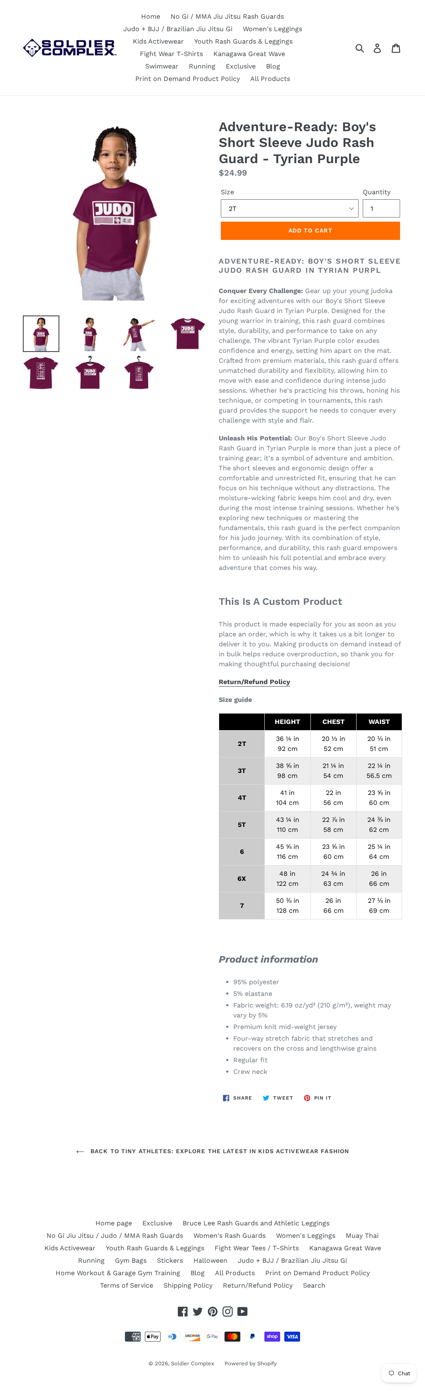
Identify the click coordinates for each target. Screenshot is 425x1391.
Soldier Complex (192, 1363)
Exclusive (241, 66)
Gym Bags (131, 1260)
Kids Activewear (158, 41)
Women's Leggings (272, 29)
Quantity (377, 192)
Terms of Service (126, 1285)
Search (314, 1285)
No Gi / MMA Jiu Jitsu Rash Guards (227, 16)
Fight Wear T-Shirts (171, 54)
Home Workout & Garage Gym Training (118, 1273)
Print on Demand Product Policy (187, 79)
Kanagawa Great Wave (249, 54)
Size (227, 192)
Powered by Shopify (251, 1363)
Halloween (210, 1260)
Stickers (170, 1260)
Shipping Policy (188, 1285)
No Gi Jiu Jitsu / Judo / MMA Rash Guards (114, 1235)
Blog (273, 66)
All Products (270, 79)
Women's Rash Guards (229, 1235)
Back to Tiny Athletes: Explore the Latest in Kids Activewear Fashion (218, 1151)
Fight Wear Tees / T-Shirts (257, 1248)
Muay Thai (362, 1235)
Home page (113, 1223)
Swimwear (161, 66)
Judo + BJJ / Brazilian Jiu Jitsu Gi (177, 29)
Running (202, 66)
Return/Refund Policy (254, 682)
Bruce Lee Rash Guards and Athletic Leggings (256, 1223)
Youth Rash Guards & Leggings (243, 41)
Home (150, 16)
